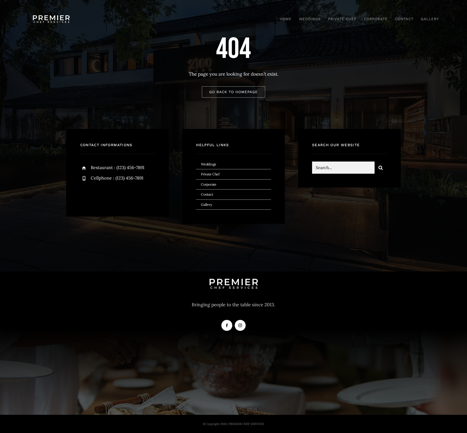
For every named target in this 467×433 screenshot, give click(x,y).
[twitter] (99, 194)
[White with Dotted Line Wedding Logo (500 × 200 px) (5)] (51, 12)
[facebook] (85, 194)
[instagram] (112, 194)
